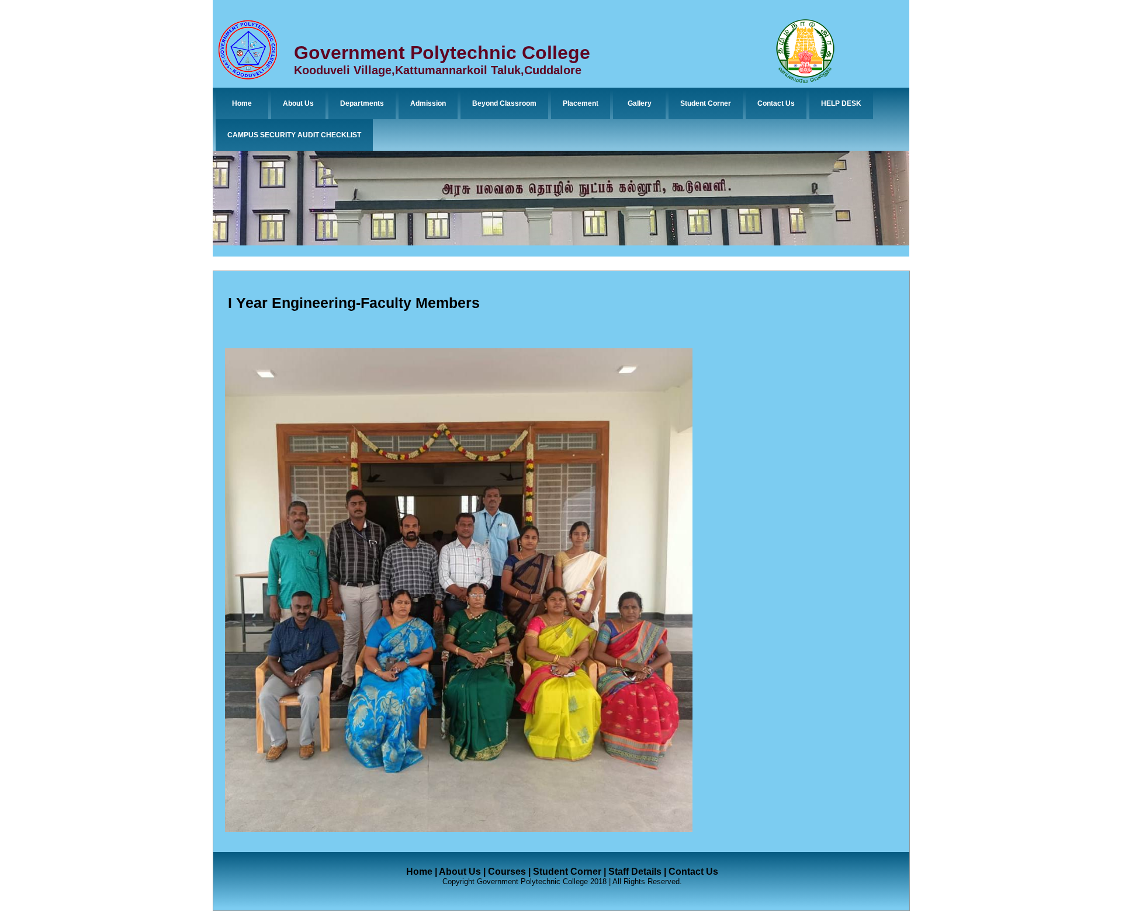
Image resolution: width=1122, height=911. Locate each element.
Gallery (640, 103)
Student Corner (705, 103)
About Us (298, 103)
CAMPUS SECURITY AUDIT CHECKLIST (294, 135)
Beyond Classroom (504, 103)
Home (242, 103)
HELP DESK (841, 103)
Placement (580, 103)
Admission (428, 103)
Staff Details (635, 872)
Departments (362, 103)
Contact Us (776, 103)
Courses (507, 872)
